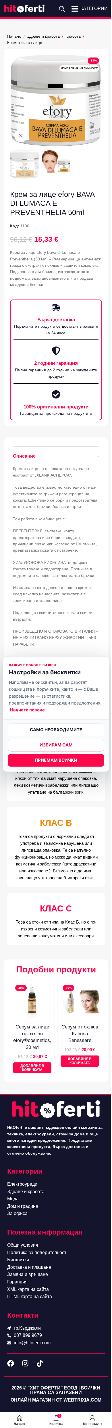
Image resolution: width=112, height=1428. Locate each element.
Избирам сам (56, 745)
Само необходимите (56, 729)
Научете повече (27, 710)
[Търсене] (61, 8)
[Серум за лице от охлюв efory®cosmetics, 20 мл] (32, 1002)
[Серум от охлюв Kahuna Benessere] (80, 1002)
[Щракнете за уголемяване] (20, 135)
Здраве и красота (43, 36)
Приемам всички (56, 760)
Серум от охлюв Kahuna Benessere (79, 1033)
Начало (14, 36)
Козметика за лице (24, 42)
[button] (32, 1068)
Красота (73, 36)
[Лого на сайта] (24, 8)
